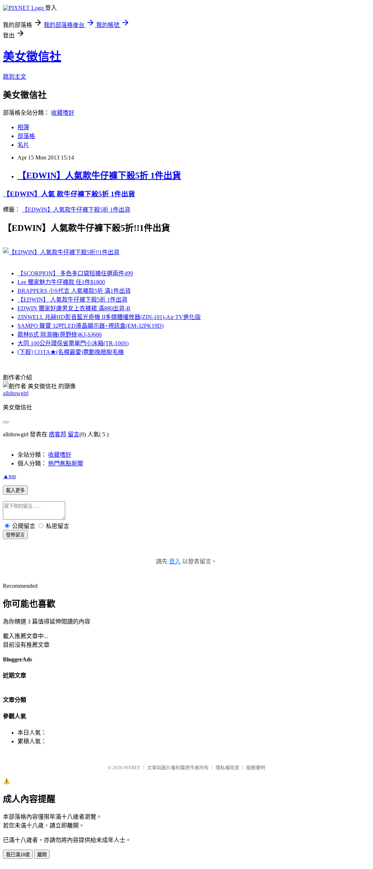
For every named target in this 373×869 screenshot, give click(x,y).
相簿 (23, 127)
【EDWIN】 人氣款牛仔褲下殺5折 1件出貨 (72, 299)
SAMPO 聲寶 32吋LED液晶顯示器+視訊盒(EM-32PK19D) (90, 326)
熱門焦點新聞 (65, 463)
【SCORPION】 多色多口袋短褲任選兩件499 (75, 273)
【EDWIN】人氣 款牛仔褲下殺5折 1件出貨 (69, 194)
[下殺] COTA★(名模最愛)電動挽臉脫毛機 (70, 352)
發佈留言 (15, 535)
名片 (23, 145)
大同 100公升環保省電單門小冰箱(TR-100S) (73, 343)
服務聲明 (255, 767)
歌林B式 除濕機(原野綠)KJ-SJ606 (59, 334)
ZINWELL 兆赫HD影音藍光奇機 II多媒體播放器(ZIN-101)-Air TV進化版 (109, 317)
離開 (42, 854)
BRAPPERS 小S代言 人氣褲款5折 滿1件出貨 (74, 291)
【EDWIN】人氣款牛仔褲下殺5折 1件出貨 (99, 175)
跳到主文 (14, 77)
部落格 (26, 136)
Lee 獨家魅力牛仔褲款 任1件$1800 (61, 282)
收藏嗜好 (62, 113)
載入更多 (15, 490)
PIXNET (132, 767)
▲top (9, 476)
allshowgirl (15, 393)
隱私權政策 (227, 767)
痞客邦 (57, 434)
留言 (73, 434)
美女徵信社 (32, 56)
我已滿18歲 (18, 854)
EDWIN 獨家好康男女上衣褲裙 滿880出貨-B (73, 308)
